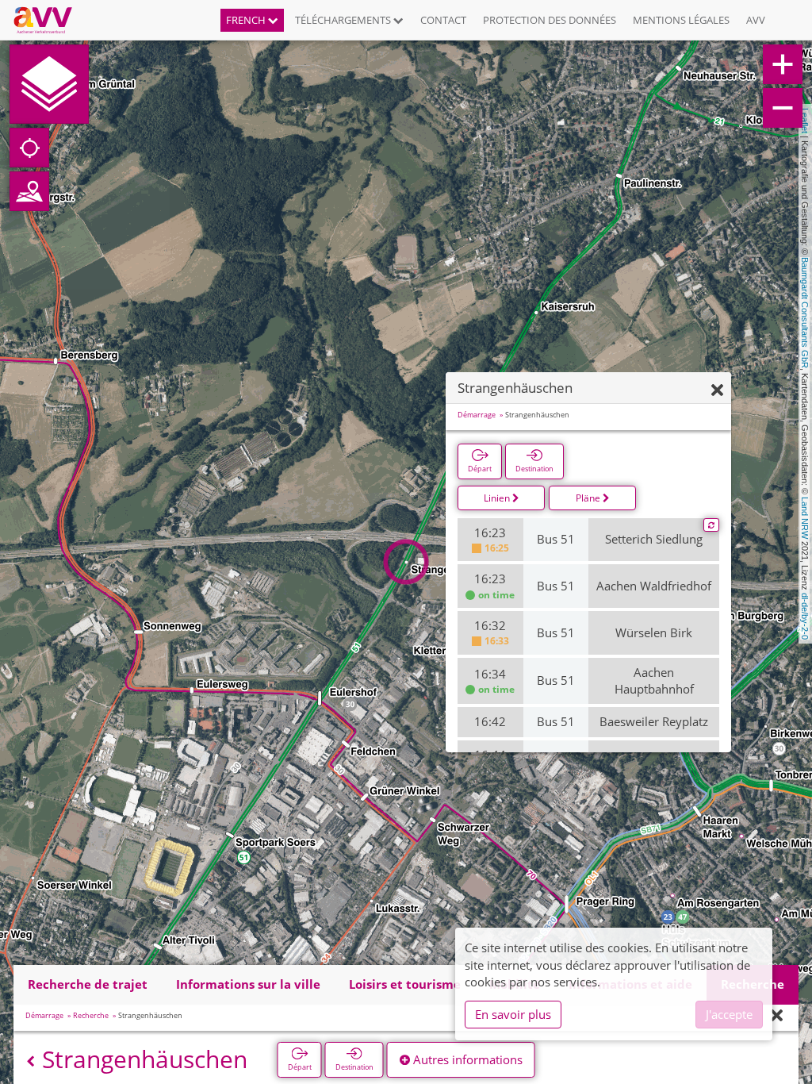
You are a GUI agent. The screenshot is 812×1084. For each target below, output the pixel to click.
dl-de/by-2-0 (805, 616)
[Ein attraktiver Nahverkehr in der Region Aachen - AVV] (48, 20)
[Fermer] (717, 391)
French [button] (247, 20)
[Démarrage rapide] (49, 84)
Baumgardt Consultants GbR (805, 312)
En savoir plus (513, 1014)
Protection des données (549, 20)
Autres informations (466, 1059)
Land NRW (805, 518)
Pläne (589, 498)
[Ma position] (29, 147)
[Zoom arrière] (782, 108)
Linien (498, 498)
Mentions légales (681, 20)
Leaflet (805, 120)
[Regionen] (29, 191)
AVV (755, 20)
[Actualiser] (711, 525)
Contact (443, 20)
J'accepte (729, 1014)
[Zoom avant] (782, 64)
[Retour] (30, 1061)
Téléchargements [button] (344, 20)
